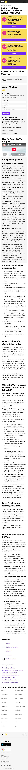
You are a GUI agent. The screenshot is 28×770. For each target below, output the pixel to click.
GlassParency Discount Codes (10, 675)
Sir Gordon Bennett (19, 698)
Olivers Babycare (4, 710)
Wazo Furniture (4, 706)
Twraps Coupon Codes (8, 677)
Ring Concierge (4, 698)
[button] (14, 19)
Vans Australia (4, 714)
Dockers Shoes (4, 694)
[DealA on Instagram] (4, 765)
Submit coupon (6, 113)
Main (2, 5)
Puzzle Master (4, 722)
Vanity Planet (17, 702)
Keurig (16, 722)
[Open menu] (22, 1)
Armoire (2, 690)
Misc (4, 90)
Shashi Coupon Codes (8, 668)
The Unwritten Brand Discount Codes (12, 670)
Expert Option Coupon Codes (10, 680)
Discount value (5, 104)
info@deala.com (7, 762)
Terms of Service (4, 768)
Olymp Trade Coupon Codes (10, 682)
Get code (14, 26)
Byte (16, 726)
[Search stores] (25, 1)
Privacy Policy (11, 768)
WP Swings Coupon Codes (9, 672)
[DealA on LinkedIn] (10, 765)
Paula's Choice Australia (20, 706)
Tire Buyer (3, 726)
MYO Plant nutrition (19, 690)
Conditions (4, 107)
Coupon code (5, 100)
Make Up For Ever (18, 714)
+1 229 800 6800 (7, 761)
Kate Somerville (18, 718)
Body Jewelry (17, 710)
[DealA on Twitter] (2, 765)
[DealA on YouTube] (7, 765)
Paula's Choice (4, 702)
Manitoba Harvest (18, 694)
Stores (5, 5)
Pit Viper (13, 87)
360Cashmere (4, 718)
